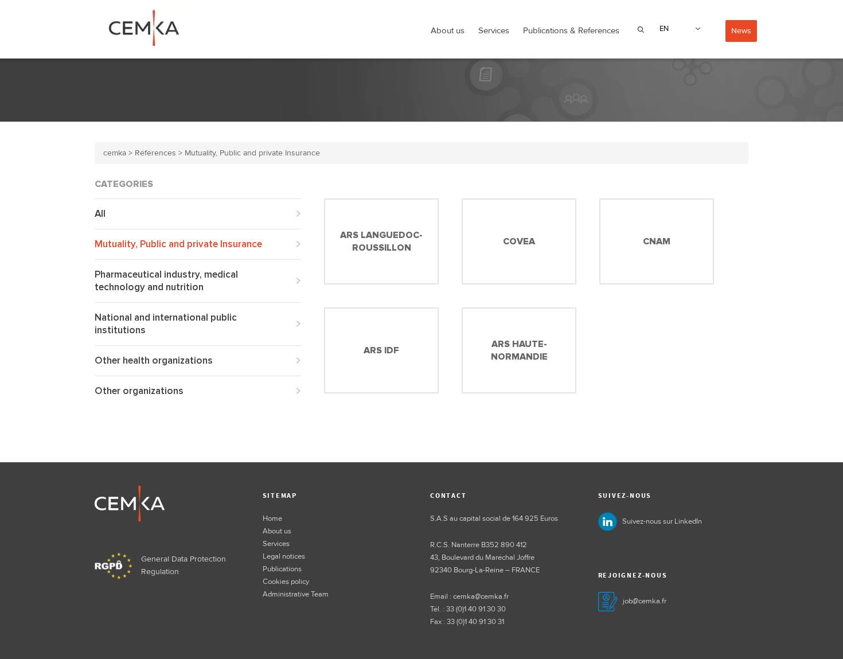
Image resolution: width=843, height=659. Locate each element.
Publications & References (571, 30)
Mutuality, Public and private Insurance (178, 244)
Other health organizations (154, 360)
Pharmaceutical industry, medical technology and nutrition (166, 280)
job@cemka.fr (644, 601)
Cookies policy (286, 581)
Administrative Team (296, 594)
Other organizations (139, 391)
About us (448, 30)
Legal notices (284, 556)
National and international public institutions (166, 323)
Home (272, 518)
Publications (282, 569)
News (741, 31)
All (100, 214)
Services (493, 30)
